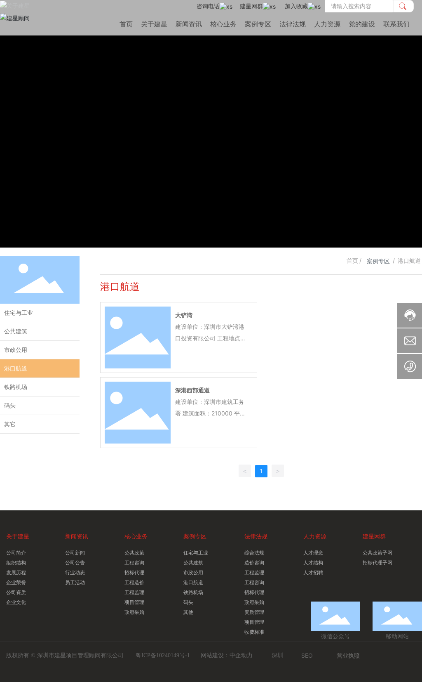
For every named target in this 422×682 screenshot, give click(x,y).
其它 (10, 423)
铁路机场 (15, 386)
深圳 (277, 655)
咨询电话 (208, 5)
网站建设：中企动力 (227, 655)
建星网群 (251, 5)
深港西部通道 (192, 390)
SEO (307, 655)
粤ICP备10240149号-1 (163, 655)
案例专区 (378, 260)
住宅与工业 (18, 312)
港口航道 (15, 368)
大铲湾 (183, 315)
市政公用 (15, 349)
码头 (10, 405)
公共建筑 (15, 331)
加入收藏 (296, 5)
